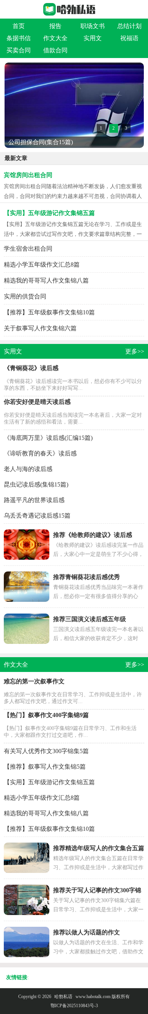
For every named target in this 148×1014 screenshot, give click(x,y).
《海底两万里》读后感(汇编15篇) (48, 438)
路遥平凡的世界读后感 (34, 500)
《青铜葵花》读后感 (31, 368)
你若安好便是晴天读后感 (37, 402)
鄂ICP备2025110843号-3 (74, 1005)
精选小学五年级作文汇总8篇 (42, 264)
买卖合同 (18, 50)
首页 (19, 26)
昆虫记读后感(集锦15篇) (36, 484)
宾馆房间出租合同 (28, 175)
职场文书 (92, 26)
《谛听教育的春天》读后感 (40, 453)
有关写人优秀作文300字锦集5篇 (46, 751)
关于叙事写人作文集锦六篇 (40, 328)
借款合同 (55, 50)
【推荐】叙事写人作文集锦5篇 (45, 766)
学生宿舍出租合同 (28, 248)
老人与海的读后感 (28, 469)
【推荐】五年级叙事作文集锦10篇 (49, 312)
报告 (55, 26)
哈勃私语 (63, 996)
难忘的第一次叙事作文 (34, 681)
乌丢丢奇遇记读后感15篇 (37, 515)
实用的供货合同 (25, 296)
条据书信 (18, 38)
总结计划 (129, 26)
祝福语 (129, 38)
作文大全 (55, 38)
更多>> (134, 351)
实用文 (92, 38)
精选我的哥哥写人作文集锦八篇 (46, 280)
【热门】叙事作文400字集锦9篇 (46, 715)
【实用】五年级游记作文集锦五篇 (49, 213)
